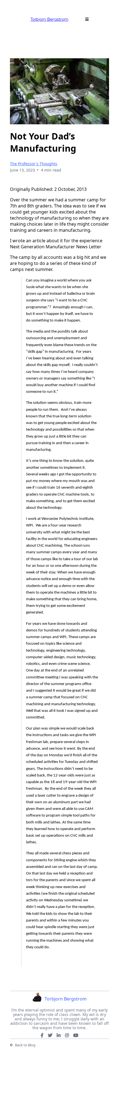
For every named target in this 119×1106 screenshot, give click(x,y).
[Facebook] (42, 1035)
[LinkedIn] (59, 1035)
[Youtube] (75, 1035)
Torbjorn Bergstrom (49, 19)
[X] (50, 1035)
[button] (87, 19)
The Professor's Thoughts (33, 163)
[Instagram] (67, 1035)
